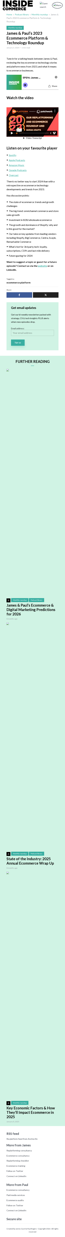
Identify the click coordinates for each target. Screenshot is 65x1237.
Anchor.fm (32, 1139)
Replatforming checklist (17, 1160)
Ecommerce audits (15, 1200)
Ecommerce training (15, 1166)
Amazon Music (16, 165)
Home (9, 14)
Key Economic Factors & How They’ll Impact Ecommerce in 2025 (30, 1112)
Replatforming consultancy (19, 1150)
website (42, 265)
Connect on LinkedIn (16, 1176)
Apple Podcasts (17, 160)
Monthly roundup (40, 14)
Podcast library (22, 14)
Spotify (12, 155)
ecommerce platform (18, 282)
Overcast (13, 175)
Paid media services (15, 1195)
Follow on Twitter (14, 1171)
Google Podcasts (18, 170)
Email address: (17, 328)
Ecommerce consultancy (17, 1155)
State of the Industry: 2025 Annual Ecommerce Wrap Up (30, 861)
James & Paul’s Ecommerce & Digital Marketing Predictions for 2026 (30, 609)
